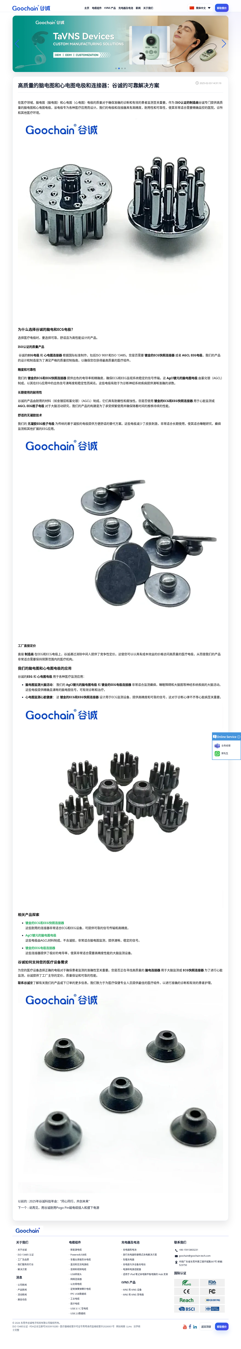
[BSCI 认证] (186, 1309)
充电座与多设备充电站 (134, 1264)
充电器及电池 (125, 8)
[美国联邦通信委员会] (212, 1291)
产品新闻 (22, 1289)
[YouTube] (185, 1326)
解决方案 (22, 1269)
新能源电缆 (76, 1249)
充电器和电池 (130, 1249)
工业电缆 (74, 1298)
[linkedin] (195, 1326)
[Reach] (186, 1300)
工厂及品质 (23, 1259)
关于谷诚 (22, 1249)
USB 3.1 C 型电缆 (79, 1308)
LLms (129, 1326)
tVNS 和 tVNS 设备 (132, 1289)
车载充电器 (128, 1259)
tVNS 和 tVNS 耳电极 (133, 1294)
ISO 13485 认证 (26, 1254)
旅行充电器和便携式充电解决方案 (140, 1254)
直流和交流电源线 (79, 1264)
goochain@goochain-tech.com (194, 1255)
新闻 (138, 8)
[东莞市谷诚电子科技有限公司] (31, 8)
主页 (86, 8)
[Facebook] (190, 1326)
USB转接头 (76, 1274)
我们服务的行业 (26, 1264)
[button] (116, 68)
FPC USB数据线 (78, 1293)
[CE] (186, 1291)
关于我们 (148, 8)
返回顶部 (206, 1326)
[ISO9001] (212, 1309)
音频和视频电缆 (78, 1269)
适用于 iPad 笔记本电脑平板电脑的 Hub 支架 (145, 1274)
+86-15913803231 (188, 1249)
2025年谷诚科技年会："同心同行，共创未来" (59, 1201)
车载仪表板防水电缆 (80, 1259)
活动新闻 (22, 1294)
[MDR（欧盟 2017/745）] (212, 1300)
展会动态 (22, 1299)
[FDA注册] (212, 1283)
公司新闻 (22, 1284)
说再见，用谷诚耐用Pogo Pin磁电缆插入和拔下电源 (64, 1208)
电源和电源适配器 (132, 1269)
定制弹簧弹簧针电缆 (80, 1289)
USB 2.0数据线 (77, 1313)
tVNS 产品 (110, 8)
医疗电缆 (74, 1303)
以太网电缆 (76, 1284)
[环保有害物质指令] (186, 1283)
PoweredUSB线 (78, 1254)
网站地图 (120, 1326)
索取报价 (222, 8)
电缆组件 (97, 8)
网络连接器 (76, 1279)
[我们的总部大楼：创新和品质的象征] (120, 43)
